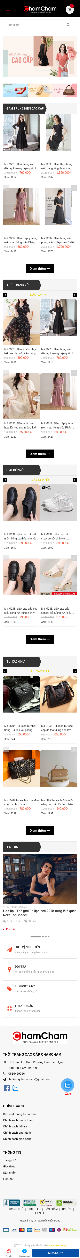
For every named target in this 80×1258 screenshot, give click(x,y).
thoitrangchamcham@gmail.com (29, 1079)
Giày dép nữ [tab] (40, 479)
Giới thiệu (9, 1166)
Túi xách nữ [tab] (40, 671)
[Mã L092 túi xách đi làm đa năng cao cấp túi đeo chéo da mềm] (58, 772)
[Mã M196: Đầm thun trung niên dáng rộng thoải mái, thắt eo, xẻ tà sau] (58, 136)
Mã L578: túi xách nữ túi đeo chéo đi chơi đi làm (21, 802)
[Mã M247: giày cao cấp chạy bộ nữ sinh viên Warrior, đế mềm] (58, 507)
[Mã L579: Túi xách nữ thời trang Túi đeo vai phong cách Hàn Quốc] (21, 698)
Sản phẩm (9, 1172)
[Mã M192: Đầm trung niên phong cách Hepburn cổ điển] (58, 211)
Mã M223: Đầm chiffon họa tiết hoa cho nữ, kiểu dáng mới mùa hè (20, 351)
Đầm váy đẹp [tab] (39, 294)
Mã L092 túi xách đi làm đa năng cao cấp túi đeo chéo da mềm (57, 802)
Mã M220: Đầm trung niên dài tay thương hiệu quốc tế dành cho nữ (20, 166)
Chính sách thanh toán (18, 1120)
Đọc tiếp (11, 929)
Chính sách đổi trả (15, 1126)
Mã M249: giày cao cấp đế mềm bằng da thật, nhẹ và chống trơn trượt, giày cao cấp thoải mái (20, 537)
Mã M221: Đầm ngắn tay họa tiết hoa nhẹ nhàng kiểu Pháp (20, 426)
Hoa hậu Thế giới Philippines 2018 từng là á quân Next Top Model (40, 913)
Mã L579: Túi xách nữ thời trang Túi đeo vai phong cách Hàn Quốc (20, 728)
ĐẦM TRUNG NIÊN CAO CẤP (25, 108)
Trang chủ (9, 1160)
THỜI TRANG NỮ (17, 285)
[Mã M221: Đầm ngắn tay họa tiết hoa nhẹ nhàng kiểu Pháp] (21, 396)
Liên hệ (8, 1178)
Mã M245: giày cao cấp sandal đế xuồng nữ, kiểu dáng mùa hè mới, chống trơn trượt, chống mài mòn (57, 611)
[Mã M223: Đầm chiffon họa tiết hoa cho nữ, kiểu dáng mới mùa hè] (21, 322)
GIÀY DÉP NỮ (14, 470)
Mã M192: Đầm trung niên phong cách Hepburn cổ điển (58, 240)
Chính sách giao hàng (17, 1138)
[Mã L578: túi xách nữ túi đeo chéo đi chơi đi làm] (21, 772)
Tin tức (12, 847)
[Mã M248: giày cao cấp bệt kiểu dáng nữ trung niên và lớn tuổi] (21, 581)
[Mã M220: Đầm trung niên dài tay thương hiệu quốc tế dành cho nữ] (21, 136)
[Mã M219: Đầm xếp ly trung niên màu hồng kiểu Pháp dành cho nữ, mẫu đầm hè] (21, 211)
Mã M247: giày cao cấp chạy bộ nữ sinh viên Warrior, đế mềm (55, 537)
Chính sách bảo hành (17, 1132)
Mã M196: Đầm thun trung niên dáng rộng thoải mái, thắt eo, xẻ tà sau (56, 166)
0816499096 (16, 1073)
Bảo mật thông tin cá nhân (20, 1114)
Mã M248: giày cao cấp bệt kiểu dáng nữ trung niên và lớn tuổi (20, 611)
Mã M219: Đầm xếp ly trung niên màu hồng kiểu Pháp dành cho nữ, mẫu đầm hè (20, 240)
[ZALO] (15, 1088)
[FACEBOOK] (6, 1088)
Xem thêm (38, 268)
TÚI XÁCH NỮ (15, 661)
